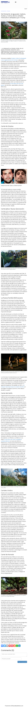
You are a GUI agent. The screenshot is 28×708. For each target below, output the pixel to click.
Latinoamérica (3, 11)
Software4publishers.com (17, 705)
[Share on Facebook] (2, 646)
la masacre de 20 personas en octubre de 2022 (12, 386)
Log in (25, 8)
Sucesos (8, 11)
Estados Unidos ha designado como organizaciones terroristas (13, 59)
